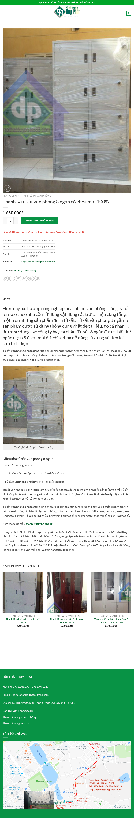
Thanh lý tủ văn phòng (35, 195)
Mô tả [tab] (6, 299)
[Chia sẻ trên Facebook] (12, 278)
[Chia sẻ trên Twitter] (18, 278)
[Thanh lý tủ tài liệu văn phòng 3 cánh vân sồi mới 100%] (111, 592)
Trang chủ (10, 195)
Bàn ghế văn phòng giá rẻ (18, 710)
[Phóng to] (7, 188)
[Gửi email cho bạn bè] (25, 278)
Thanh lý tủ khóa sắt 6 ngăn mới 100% (23, 621)
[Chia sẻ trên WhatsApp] (6, 278)
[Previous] (2, 620)
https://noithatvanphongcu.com (38, 261)
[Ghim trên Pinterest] (31, 278)
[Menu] (5, 13)
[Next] (131, 620)
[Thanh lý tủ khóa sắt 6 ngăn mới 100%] (23, 592)
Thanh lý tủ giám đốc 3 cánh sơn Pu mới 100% (67, 621)
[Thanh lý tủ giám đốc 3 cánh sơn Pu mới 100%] (67, 592)
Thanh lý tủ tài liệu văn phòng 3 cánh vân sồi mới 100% (111, 621)
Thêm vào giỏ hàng (39, 220)
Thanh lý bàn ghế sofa (16, 723)
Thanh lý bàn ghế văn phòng (19, 717)
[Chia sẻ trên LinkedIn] (37, 278)
